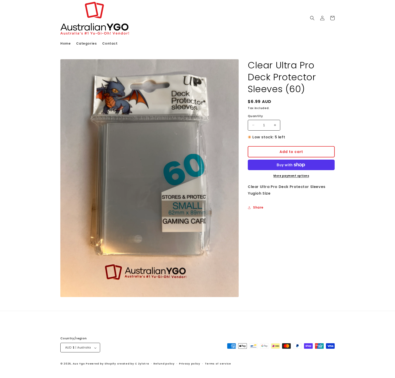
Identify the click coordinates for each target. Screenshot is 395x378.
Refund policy (163, 363)
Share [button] (258, 207)
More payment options (291, 176)
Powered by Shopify (101, 364)
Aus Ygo (79, 364)
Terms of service (218, 363)
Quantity (255, 116)
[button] (312, 18)
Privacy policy (189, 363)
